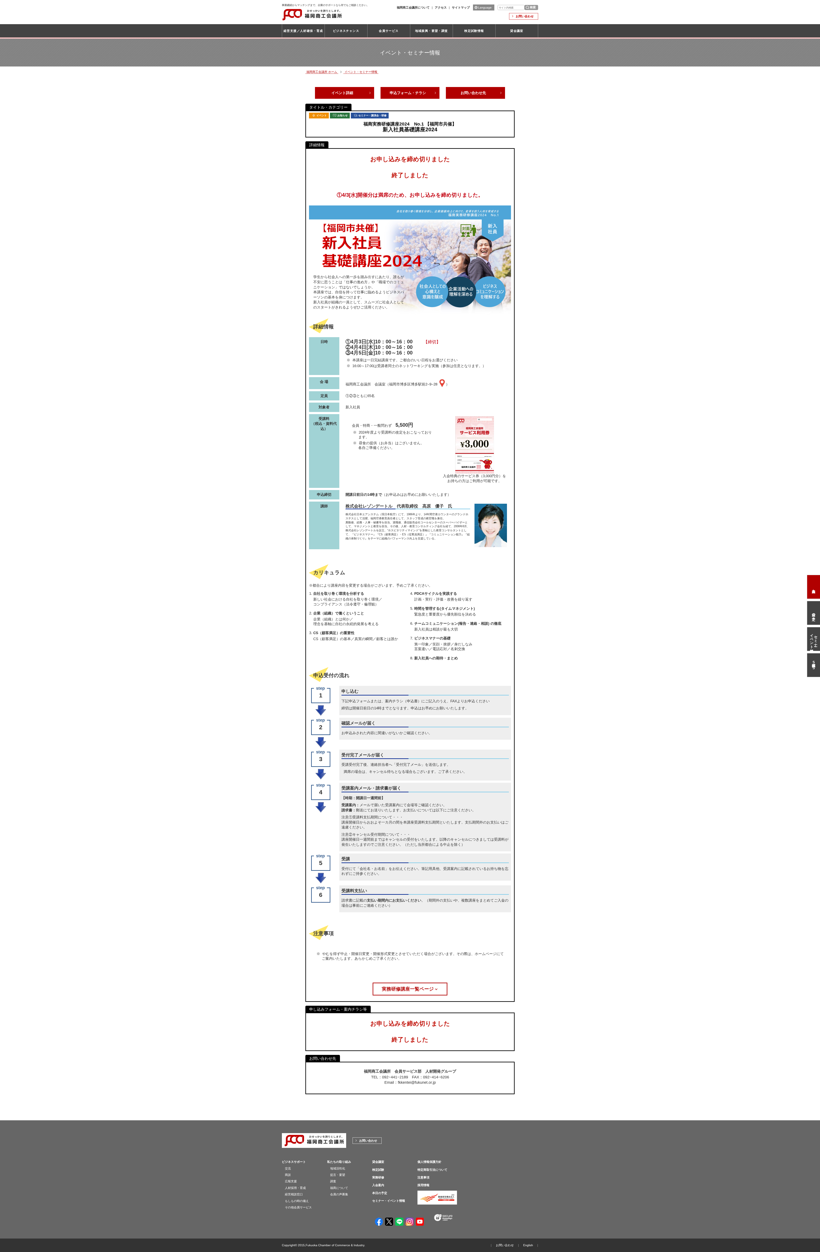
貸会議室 (516, 30)
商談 (288, 1175)
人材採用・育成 (295, 1188)
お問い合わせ (525, 16)
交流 (288, 1168)
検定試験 (378, 1169)
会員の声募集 (339, 1194)
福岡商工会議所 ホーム (321, 72)
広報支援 (291, 1181)
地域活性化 (337, 1168)
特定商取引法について (432, 1169)
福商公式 (813, 665)
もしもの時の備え (297, 1201)
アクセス (441, 7)
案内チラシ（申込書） (403, 701)
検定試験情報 (474, 30)
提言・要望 (337, 1175)
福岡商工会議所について (413, 7)
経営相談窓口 (294, 1194)
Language (485, 7)
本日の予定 (814, 613)
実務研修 (378, 1177)
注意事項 (423, 1177)
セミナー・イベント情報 (814, 639)
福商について (339, 1188)
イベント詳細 (342, 93)
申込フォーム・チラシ (408, 93)
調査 (333, 1181)
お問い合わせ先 (473, 93)
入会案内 (813, 587)
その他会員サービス (298, 1207)
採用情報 (423, 1185)
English (528, 1245)
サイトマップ (461, 7)
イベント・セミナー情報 (360, 72)
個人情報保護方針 (429, 1161)
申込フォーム (359, 701)
